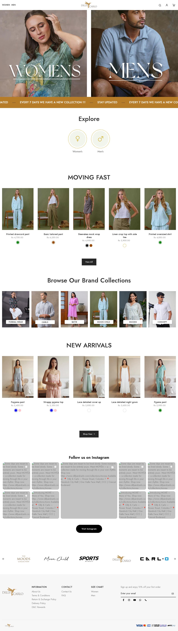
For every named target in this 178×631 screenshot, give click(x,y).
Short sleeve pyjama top (160, 402)
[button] (171, 387)
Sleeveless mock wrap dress (89, 236)
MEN (13, 4)
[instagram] (129, 600)
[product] (5, 231)
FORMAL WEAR (16, 322)
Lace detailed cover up (53, 402)
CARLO (45, 322)
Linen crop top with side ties (124, 236)
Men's (100, 151)
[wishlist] (21, 231)
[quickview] (13, 231)
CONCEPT (162, 322)
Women (94, 591)
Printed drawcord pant (17, 234)
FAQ (63, 595)
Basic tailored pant (53, 234)
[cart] (174, 5)
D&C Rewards (38, 607)
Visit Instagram (89, 528)
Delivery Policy (39, 603)
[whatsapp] (140, 600)
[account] (167, 5)
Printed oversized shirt (160, 234)
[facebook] (123, 600)
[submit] (173, 593)
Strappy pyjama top (18, 402)
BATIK (74, 322)
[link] (43, 53)
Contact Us (66, 591)
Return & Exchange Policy (44, 599)
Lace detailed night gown (89, 402)
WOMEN (6, 4)
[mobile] (146, 600)
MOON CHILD (103, 322)
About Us (36, 591)
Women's (77, 151)
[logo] (89, 5)
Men (93, 595)
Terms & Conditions (41, 595)
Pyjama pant (124, 402)
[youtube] (134, 600)
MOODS (133, 322)
